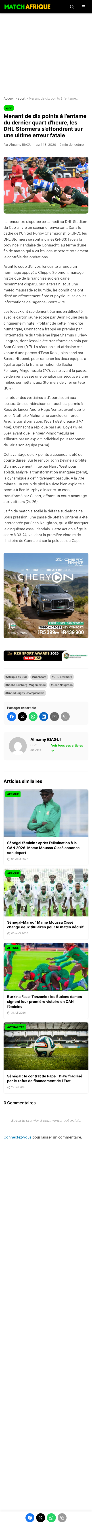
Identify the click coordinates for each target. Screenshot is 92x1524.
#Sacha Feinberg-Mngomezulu (25, 685)
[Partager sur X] (22, 716)
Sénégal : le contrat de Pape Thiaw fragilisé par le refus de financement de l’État (44, 1078)
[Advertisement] (46, 51)
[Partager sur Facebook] (11, 716)
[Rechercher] (72, 7)
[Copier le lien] (65, 716)
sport (21, 98)
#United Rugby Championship (24, 693)
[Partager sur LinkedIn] (43, 716)
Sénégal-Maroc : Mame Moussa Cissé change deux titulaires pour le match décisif (45, 924)
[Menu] (83, 7)
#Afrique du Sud (16, 677)
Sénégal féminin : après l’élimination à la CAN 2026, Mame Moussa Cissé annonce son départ (43, 848)
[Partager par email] (54, 716)
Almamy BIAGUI (45, 739)
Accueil (9, 98)
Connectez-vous (18, 1137)
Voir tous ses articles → (67, 747)
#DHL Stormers (62, 677)
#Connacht (39, 677)
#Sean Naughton (62, 685)
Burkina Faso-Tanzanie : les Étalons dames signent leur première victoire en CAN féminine (44, 1001)
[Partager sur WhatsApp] (33, 716)
